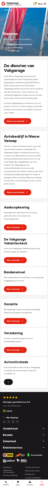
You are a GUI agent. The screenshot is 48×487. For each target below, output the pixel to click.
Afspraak (6, 485)
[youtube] (8, 422)
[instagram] (13, 422)
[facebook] (4, 422)
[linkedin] (17, 422)
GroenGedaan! (36, 455)
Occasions (30, 485)
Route (18, 485)
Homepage (8, 10)
